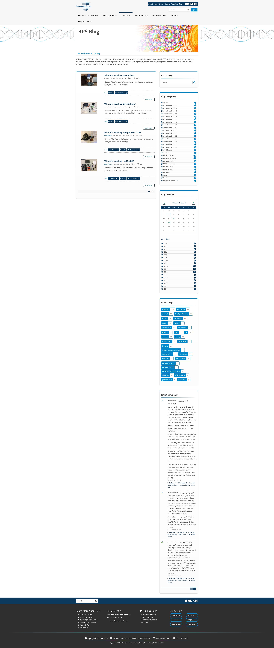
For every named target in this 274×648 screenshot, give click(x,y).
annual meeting (113, 150)
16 (195, 153)
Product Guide (176, 624)
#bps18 (110, 93)
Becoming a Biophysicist (88, 619)
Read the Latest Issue (119, 620)
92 (195, 175)
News (181, 4)
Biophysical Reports (150, 619)
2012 (166, 283)
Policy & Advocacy (85, 21)
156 (195, 155)
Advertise (174, 4)
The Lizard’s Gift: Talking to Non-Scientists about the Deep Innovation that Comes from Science (181, 485)
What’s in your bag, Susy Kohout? (89, 80)
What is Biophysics (86, 617)
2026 (166, 243)
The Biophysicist (148, 617)
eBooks (145, 622)
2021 (166, 258)
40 (195, 105)
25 (195, 128)
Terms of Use (148, 643)
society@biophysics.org (163, 638)
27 (195, 139)
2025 (166, 246)
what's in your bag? (121, 93)
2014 (166, 277)
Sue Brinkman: (172, 401)
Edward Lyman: (172, 542)
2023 (166, 252)
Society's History (86, 614)
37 (195, 119)
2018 (166, 266)
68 (195, 161)
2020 (166, 260)
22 (195, 178)
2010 (166, 289)
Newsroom (176, 620)
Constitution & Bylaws (88, 622)
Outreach (174, 15)
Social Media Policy (158, 643)
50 (195, 180)
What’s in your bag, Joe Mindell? (89, 165)
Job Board (192, 624)
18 (169, 222)
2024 (166, 249)
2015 (166, 275)
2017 (166, 269)
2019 (166, 263)
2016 (166, 272)
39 (195, 125)
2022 (166, 255)
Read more (149, 100)
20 (195, 102)
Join (155, 4)
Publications (125, 15)
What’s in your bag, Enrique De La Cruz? (89, 137)
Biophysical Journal (149, 614)
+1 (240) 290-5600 (181, 638)
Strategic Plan (85, 625)
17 (195, 150)
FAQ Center (191, 620)
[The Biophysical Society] (84, 6)
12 (195, 167)
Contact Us (191, 615)
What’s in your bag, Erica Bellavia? (89, 108)
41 (195, 122)
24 (195, 169)
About (150, 4)
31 (195, 111)
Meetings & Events (110, 15)
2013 (166, 280)
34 (195, 108)
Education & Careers (159, 15)
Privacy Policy (138, 643)
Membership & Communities (88, 15)
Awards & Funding (141, 15)
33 (195, 116)
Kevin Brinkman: (173, 492)
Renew (161, 4)
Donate (167, 4)
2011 (166, 286)
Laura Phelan (108, 136)
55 (195, 172)
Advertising (176, 615)
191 (195, 158)
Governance (84, 627)
